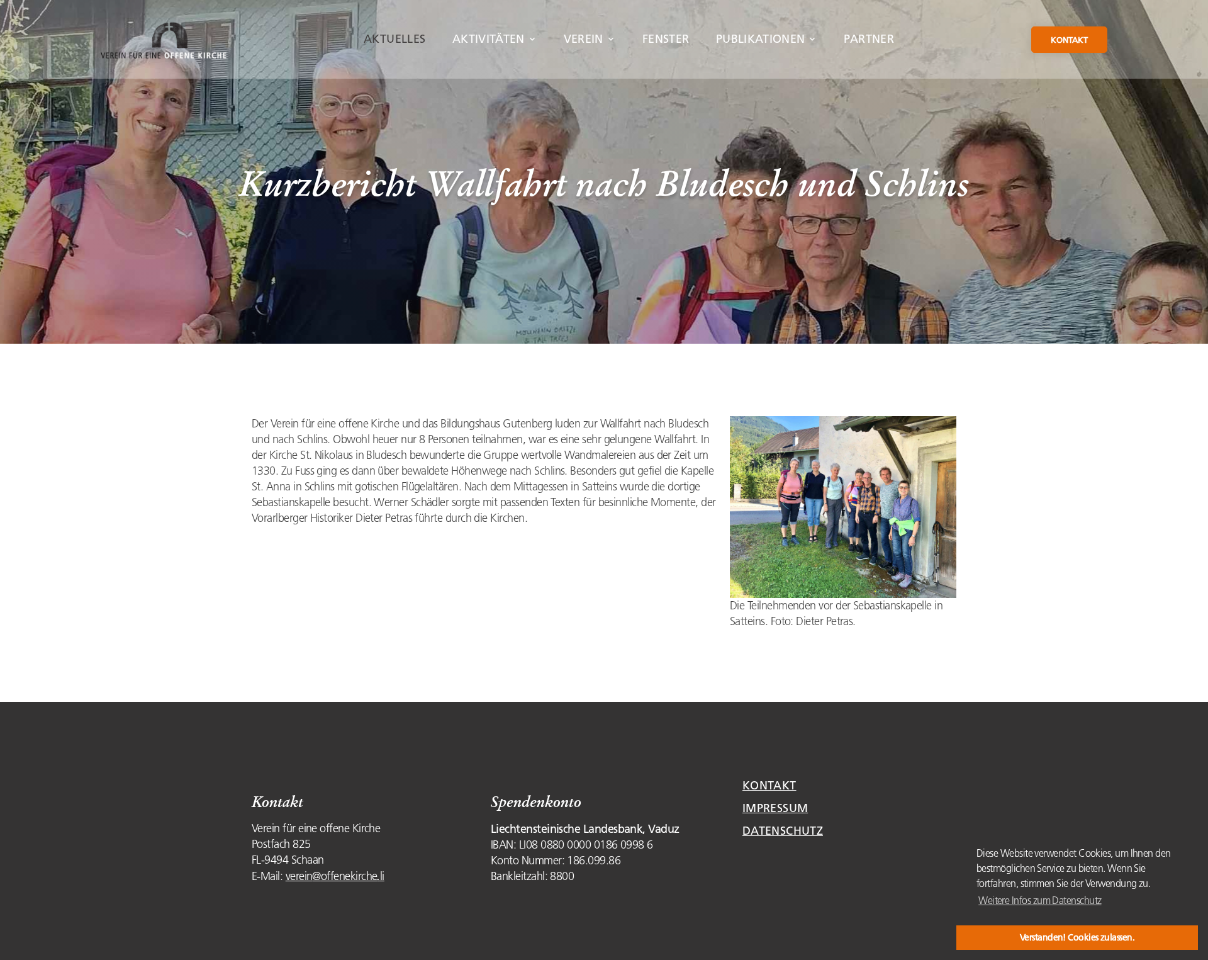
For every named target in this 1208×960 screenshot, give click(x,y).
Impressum (775, 808)
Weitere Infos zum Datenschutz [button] (1039, 900)
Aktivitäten (488, 39)
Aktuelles (394, 39)
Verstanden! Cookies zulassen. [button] (1077, 937)
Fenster (666, 39)
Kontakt (1069, 40)
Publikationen (760, 39)
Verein (583, 39)
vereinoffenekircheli (335, 876)
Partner (869, 39)
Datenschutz (782, 830)
